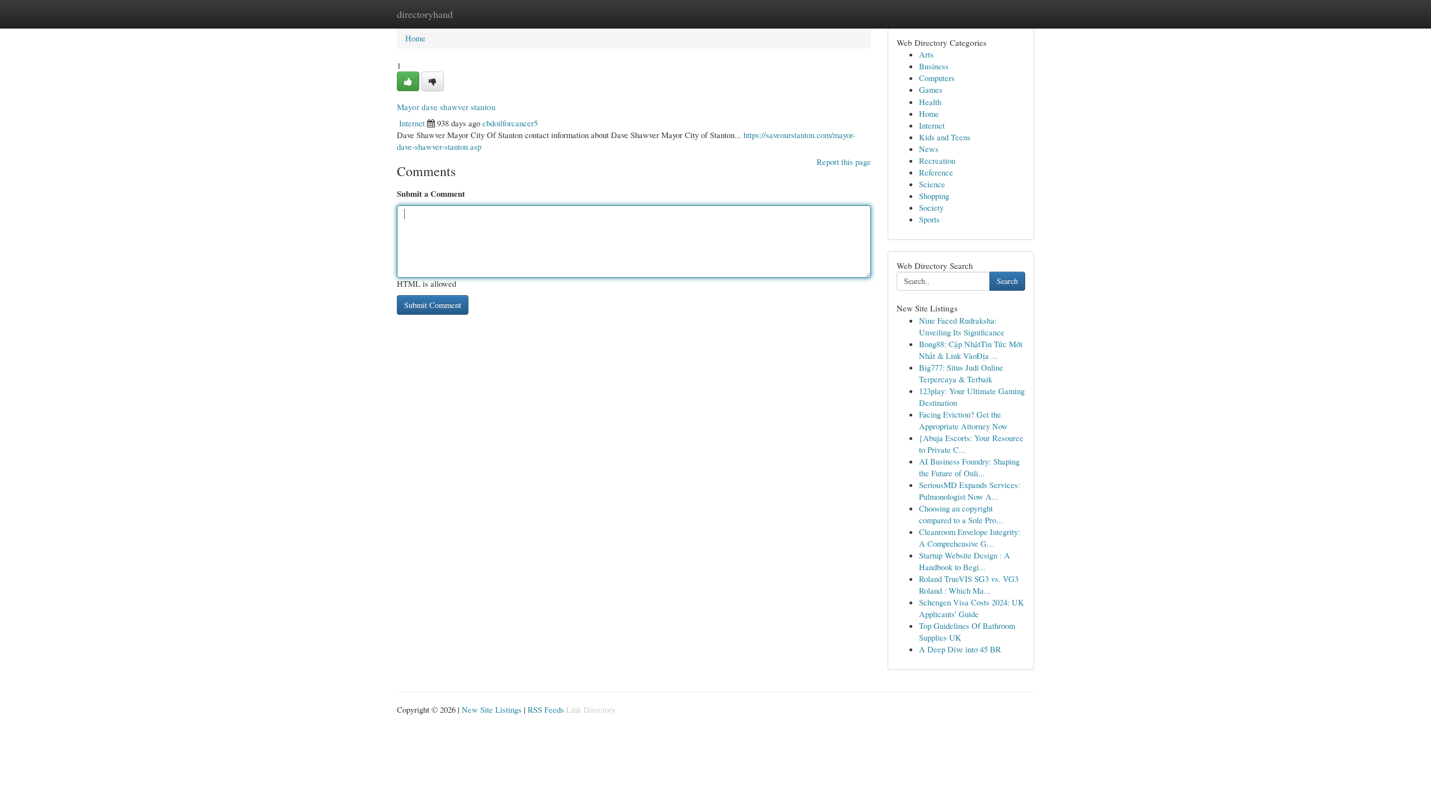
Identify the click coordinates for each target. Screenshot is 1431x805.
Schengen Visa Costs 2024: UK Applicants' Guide (971, 607)
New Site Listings (492, 709)
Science (932, 184)
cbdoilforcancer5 (510, 123)
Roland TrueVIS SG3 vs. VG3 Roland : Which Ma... (968, 584)
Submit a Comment (431, 194)
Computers (937, 77)
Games (930, 89)
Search (1007, 281)
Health (930, 101)
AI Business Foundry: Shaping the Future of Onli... (969, 467)
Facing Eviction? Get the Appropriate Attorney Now (963, 420)
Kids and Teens (944, 137)
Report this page (844, 161)
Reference (936, 172)
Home (415, 38)
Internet (412, 123)
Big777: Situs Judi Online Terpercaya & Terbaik (961, 373)
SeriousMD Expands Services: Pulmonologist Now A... (969, 490)
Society (931, 207)
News (929, 148)
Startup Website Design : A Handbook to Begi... (964, 561)
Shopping (934, 195)
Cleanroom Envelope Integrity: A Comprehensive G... (969, 537)
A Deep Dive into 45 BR (960, 649)
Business (934, 66)
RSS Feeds (546, 709)
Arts (926, 54)
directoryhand (425, 14)
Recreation (937, 160)
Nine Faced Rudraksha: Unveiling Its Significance (961, 326)
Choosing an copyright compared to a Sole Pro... (961, 514)
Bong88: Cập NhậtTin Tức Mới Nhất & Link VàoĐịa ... (970, 349)
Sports (929, 219)
